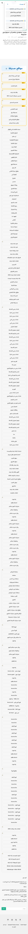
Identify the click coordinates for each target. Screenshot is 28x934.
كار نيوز (14, 167)
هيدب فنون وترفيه (14, 299)
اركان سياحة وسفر (14, 123)
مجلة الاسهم (14, 150)
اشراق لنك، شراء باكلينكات (14, 257)
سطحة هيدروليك (14, 582)
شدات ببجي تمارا (14, 312)
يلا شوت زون (14, 842)
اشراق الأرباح (14, 237)
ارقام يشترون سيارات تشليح (14, 613)
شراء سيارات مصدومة (14, 617)
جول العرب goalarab (14, 634)
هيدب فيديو (14, 202)
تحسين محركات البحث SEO (14, 96)
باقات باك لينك (14, 254)
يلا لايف (14, 641)
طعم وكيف (14, 213)
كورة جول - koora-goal (14, 674)
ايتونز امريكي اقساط (14, 382)
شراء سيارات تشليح (14, 606)
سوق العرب (14, 458)
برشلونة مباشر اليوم (14, 650)
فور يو (14, 389)
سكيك (24, 886)
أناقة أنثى (14, 174)
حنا (14, 434)
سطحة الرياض (14, 572)
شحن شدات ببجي (14, 392)
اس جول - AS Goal (14, 712)
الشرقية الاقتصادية (14, 153)
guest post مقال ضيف (14, 454)
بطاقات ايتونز (14, 410)
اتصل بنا (14, 927)
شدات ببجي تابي (14, 319)
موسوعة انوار (14, 233)
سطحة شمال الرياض (14, 585)
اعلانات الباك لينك (14, 261)
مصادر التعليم (14, 282)
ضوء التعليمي (14, 109)
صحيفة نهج (14, 164)
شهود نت (14, 216)
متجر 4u (14, 365)
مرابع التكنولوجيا (14, 140)
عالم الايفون (14, 157)
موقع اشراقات (14, 116)
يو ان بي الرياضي (14, 289)
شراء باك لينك (14, 243)
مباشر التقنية (14, 223)
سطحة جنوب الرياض (14, 592)
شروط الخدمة (23, 924)
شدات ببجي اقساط (14, 309)
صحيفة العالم (14, 302)
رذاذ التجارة (14, 209)
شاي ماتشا (14, 441)
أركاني (14, 220)
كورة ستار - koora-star (14, 671)
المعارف (14, 199)
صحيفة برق (14, 112)
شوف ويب (14, 147)
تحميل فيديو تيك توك (14, 859)
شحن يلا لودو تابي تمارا (14, 375)
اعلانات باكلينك (14, 493)
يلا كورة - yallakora (14, 706)
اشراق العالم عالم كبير (14, 268)
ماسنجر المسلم (14, 102)
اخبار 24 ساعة (14, 295)
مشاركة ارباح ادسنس (14, 79)
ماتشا (14, 438)
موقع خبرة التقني (14, 171)
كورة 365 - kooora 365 (14, 709)
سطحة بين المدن (14, 578)
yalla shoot (14, 503)
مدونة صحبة (14, 226)
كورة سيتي (14, 630)
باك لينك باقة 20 (14, 465)
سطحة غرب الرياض (14, 589)
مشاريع (14, 486)
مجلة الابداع (14, 188)
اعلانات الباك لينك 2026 (14, 275)
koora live (14, 685)
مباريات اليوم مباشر (14, 506)
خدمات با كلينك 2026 (14, 475)
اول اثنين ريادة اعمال (14, 76)
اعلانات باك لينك (14, 489)
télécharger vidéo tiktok (14, 869)
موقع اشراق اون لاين (14, 119)
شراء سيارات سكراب (14, 603)
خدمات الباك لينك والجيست (14, 451)
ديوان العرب (14, 482)
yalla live (14, 661)
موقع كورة (14, 770)
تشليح (14, 599)
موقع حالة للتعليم (14, 292)
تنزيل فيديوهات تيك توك (14, 862)
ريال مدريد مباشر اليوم (14, 647)
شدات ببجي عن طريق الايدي (14, 368)
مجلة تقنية (14, 285)
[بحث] (2, 2)
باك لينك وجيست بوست (14, 278)
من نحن (4, 924)
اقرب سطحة (14, 596)
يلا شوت (14, 499)
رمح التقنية (14, 206)
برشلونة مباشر (14, 509)
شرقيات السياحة (14, 230)
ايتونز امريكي (14, 326)
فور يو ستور (14, 361)
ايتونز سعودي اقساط (14, 330)
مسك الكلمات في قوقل (14, 129)
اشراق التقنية (14, 133)
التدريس (14, 264)
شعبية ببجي (14, 406)
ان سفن (14, 136)
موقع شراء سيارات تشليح (14, 610)
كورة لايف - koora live (14, 805)
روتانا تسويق (14, 185)
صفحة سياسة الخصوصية (13, 924)
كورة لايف (14, 726)
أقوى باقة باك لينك (14, 472)
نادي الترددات (14, 192)
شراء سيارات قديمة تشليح (14, 620)
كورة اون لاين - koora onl (14, 702)
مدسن (14, 181)
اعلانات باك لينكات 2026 (14, 829)
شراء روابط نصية (14, 250)
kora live (14, 722)
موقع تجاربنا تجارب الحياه (14, 479)
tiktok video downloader (14, 866)
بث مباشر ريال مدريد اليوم (14, 637)
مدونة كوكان (14, 160)
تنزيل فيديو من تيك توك (14, 855)
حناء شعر (14, 431)
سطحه (14, 575)
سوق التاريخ (14, 461)
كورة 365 (14, 627)
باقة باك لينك (14, 92)
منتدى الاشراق (14, 271)
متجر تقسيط (14, 347)
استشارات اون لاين (14, 195)
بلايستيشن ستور (14, 413)
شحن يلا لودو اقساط (14, 333)
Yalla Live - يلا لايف (14, 699)
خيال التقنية (14, 143)
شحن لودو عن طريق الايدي (14, 403)
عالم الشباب (14, 86)
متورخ (14, 178)
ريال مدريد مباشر (14, 513)
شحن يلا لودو (14, 399)
